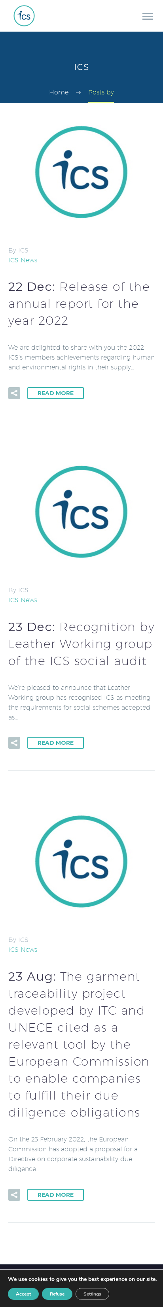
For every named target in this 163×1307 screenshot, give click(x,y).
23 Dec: (81, 644)
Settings (92, 1294)
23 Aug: (79, 1044)
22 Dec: (79, 303)
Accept (23, 1294)
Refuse (57, 1294)
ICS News (22, 260)
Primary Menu (147, 17)
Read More (56, 393)
